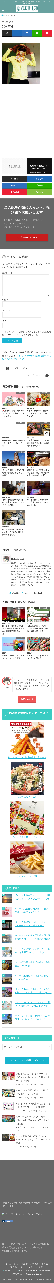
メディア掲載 (17, 1274)
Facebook (38, 593)
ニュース (41, 1084)
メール (6, 310)
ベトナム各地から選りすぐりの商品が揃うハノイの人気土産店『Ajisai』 (33, 991)
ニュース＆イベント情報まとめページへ (27, 1060)
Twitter (26, 593)
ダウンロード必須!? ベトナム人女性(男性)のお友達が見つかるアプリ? (32, 1004)
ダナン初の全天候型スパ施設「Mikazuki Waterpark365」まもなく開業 (33, 1120)
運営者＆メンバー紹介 (30, 1264)
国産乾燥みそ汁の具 (27, 797)
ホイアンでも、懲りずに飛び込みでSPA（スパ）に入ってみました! (32, 1018)
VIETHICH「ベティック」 (25, 1279)
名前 (5, 299)
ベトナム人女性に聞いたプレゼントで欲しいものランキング (32, 910)
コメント (7, 273)
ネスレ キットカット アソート (27, 836)
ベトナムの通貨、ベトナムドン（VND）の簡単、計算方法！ (30, 924)
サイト (5, 321)
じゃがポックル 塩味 (27, 876)
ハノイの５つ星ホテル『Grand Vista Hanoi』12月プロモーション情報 (33, 1139)
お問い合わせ (27, 699)
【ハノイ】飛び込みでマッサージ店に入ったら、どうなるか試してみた (32, 897)
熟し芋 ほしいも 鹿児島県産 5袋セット (27, 757)
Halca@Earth (18, 559)
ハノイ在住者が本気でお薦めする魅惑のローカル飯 (32, 964)
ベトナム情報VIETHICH (28, 1270)
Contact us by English (33, 1274)
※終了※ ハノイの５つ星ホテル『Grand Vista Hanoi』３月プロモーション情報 (33, 1077)
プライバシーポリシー (17, 1267)
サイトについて (10, 1270)
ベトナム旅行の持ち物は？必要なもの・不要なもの (32, 977)
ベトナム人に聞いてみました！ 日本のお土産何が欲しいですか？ (32, 951)
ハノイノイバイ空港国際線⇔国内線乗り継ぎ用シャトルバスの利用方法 (32, 937)
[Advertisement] (27, 119)
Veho (32, 1127)
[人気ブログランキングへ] (7, 1222)
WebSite (15, 593)
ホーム (8, 1264)
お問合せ (45, 1264)
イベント (33, 1084)
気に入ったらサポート (27, 237)
